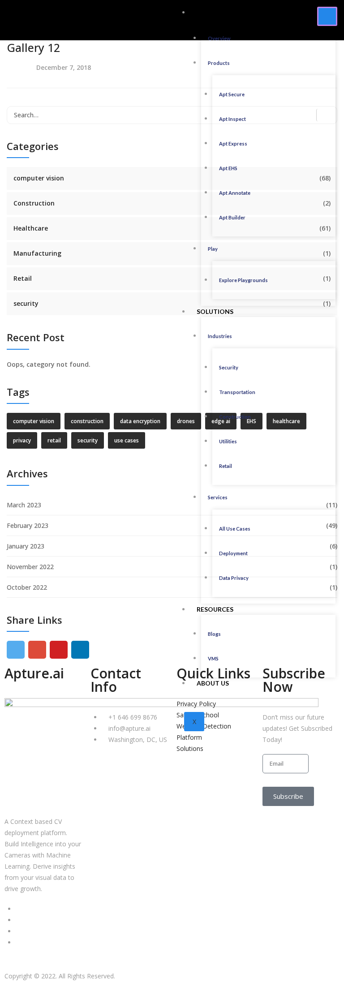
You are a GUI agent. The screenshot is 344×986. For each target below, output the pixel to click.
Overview (219, 38)
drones (186, 421)
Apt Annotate (234, 193)
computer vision (38, 178)
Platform (214, 12)
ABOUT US (213, 683)
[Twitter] (18, 920)
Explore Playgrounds (243, 280)
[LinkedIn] (18, 909)
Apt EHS (228, 168)
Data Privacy (234, 578)
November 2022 (30, 566)
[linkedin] (80, 650)
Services (218, 497)
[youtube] (58, 650)
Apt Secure (232, 94)
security (26, 303)
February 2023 (27, 525)
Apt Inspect (232, 119)
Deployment (233, 553)
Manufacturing (37, 253)
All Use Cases (234, 529)
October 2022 (27, 587)
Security (228, 367)
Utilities (228, 441)
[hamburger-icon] (327, 16)
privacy (22, 440)
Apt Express (233, 143)
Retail (225, 466)
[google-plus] (37, 650)
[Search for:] (172, 115)
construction (87, 421)
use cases (126, 440)
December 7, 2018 (63, 67)
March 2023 (24, 505)
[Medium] (18, 931)
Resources (215, 609)
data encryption (140, 421)
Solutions (215, 311)
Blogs (214, 634)
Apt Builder (232, 217)
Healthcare (30, 228)
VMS (213, 658)
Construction (235, 417)
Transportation (237, 392)
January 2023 (25, 546)
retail (54, 440)
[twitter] (15, 650)
